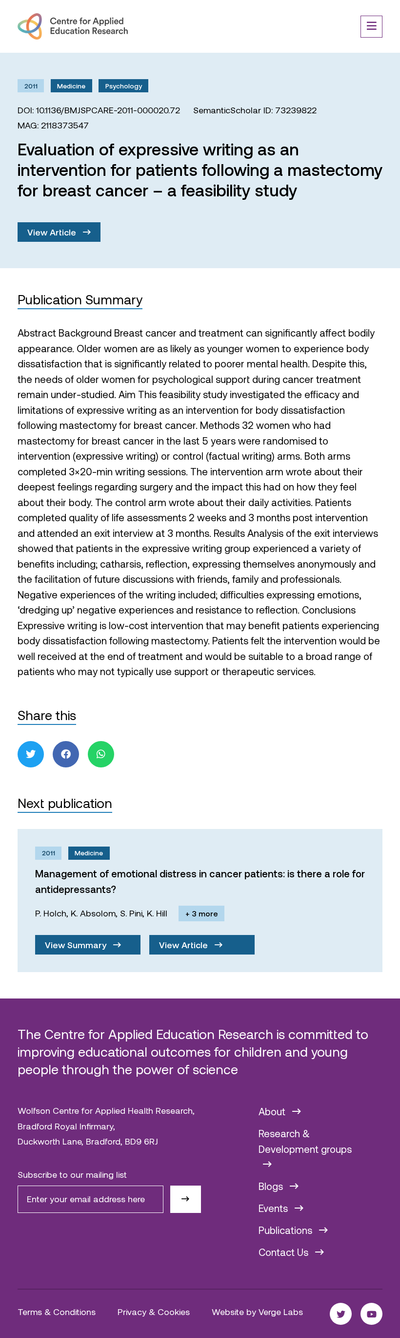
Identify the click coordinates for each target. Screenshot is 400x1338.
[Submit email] (185, 1199)
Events (274, 1208)
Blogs (272, 1186)
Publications (287, 1230)
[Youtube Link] (371, 1314)
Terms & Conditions (57, 1311)
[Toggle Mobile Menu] (371, 27)
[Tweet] (31, 754)
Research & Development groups (305, 1141)
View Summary (77, 944)
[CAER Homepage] (73, 26)
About (273, 1111)
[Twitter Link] (341, 1314)
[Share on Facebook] (66, 754)
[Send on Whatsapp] (101, 754)
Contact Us (285, 1252)
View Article (53, 232)
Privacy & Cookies (154, 1311)
